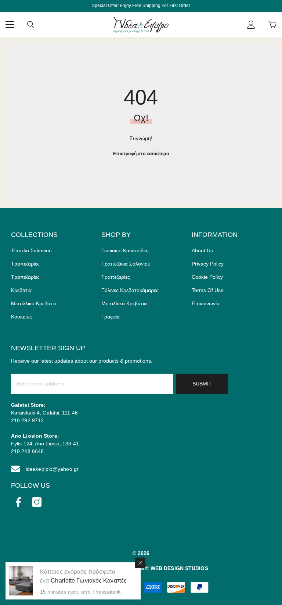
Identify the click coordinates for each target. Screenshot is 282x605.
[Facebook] (18, 502)
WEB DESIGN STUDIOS (179, 568)
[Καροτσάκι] (272, 25)
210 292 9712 (27, 420)
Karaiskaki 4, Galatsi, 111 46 (44, 413)
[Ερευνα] (30, 24)
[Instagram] (36, 502)
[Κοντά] (140, 563)
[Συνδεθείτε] (251, 25)
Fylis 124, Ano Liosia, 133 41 (45, 443)
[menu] (10, 24)
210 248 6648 (27, 451)
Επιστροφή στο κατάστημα (141, 153)
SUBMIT (202, 384)
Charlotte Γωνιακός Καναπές (89, 580)
